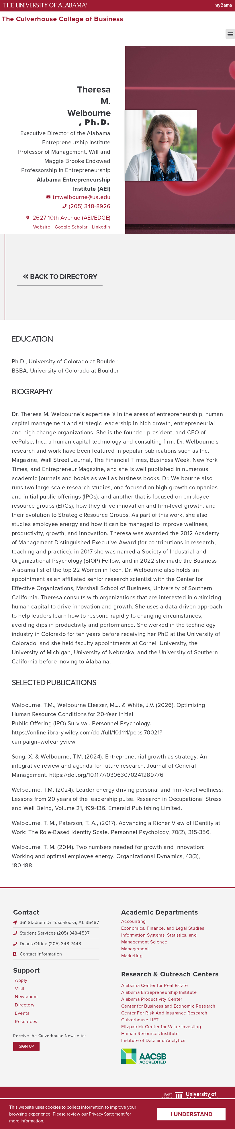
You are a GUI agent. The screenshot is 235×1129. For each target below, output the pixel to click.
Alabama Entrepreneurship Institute (159, 992)
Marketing (131, 955)
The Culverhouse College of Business (62, 19)
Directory (24, 1005)
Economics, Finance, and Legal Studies (162, 928)
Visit (19, 988)
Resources (26, 1021)
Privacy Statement (106, 1114)
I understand (191, 1114)
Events (22, 1013)
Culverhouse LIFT (140, 1019)
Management (135, 948)
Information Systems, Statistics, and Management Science (159, 938)
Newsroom (26, 996)
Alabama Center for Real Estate (154, 985)
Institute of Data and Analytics (153, 1040)
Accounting (133, 921)
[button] (230, 34)
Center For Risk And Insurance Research (164, 1013)
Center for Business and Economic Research (168, 1006)
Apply (21, 980)
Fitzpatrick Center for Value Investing (161, 1026)
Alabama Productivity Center (151, 999)
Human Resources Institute (150, 1033)
